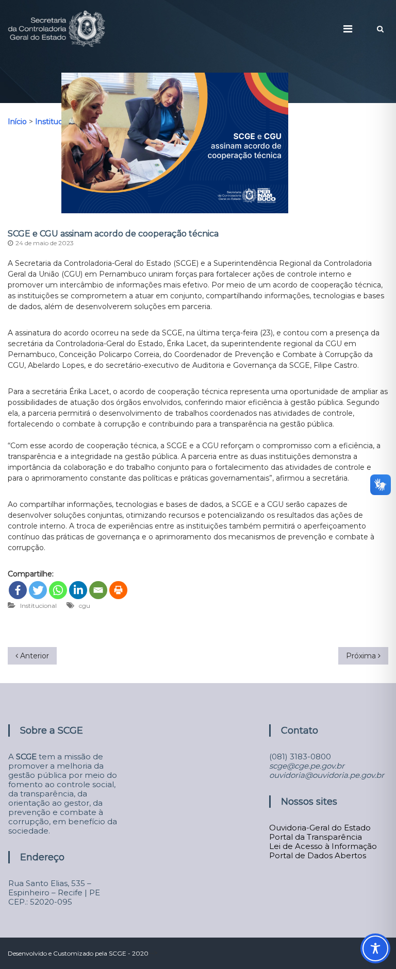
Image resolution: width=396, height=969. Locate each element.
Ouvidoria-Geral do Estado (320, 827)
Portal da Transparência (315, 837)
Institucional (38, 605)
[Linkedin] (78, 590)
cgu (84, 605)
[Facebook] (18, 590)
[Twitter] (38, 590)
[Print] (118, 590)
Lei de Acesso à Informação (323, 846)
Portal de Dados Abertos (317, 855)
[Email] (98, 590)
